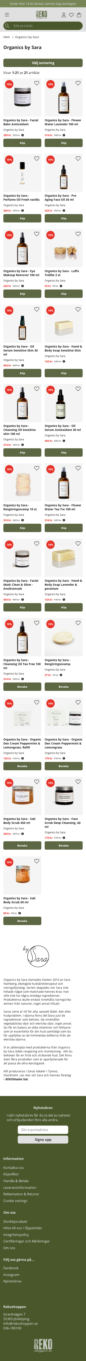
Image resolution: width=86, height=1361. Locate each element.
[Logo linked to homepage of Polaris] (41, 15)
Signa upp (43, 1139)
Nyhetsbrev (12, 1281)
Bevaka (22, 687)
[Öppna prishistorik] (22, 135)
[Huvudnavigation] (7, 15)
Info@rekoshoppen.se (20, 1323)
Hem (6, 37)
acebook (11, 1268)
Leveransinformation (19, 1187)
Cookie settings (15, 1200)
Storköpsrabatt (15, 1221)
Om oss (9, 1248)
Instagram (11, 1274)
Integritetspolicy (16, 1234)
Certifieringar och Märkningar (26, 1241)
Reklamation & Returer (21, 1194)
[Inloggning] (63, 15)
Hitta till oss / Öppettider (22, 1228)
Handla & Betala (16, 1181)
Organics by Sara (27, 37)
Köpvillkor (11, 1174)
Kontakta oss (13, 1167)
